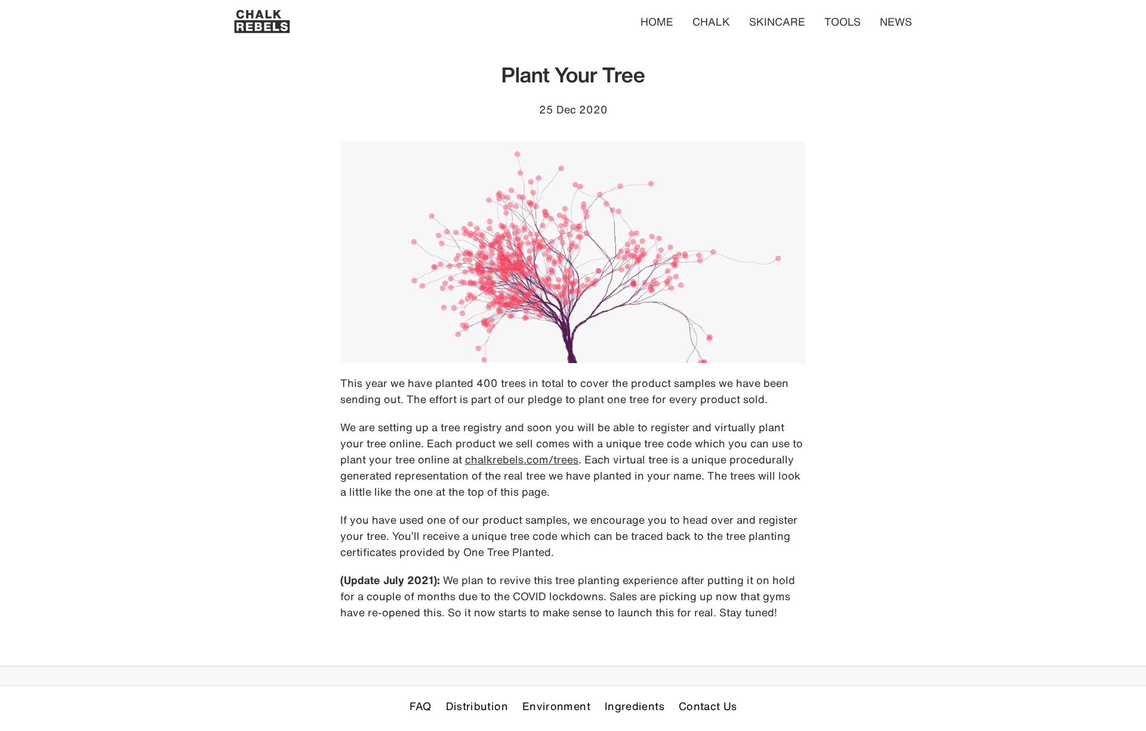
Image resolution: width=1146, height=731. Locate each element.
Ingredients (634, 706)
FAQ (420, 706)
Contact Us (708, 706)
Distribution (477, 706)
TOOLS (842, 21)
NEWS (896, 21)
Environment (556, 706)
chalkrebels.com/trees (521, 459)
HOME (656, 21)
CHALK (711, 21)
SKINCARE (777, 21)
